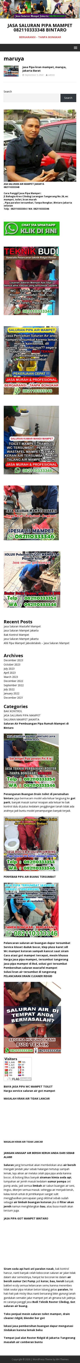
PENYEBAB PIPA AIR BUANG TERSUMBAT (30, 876)
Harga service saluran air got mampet (29, 1091)
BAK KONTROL (13, 711)
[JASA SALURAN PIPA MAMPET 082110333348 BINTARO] (40, 16)
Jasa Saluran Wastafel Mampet (22, 626)
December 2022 (13, 681)
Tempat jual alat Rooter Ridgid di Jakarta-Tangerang (39, 1338)
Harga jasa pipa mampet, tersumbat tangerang (36, 959)
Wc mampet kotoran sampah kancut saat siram (36, 951)
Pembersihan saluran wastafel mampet (30, 967)
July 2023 (9, 668)
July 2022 (9, 689)
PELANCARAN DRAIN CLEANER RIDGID (28, 976)
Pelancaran (11, 943)
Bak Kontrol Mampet (16, 634)
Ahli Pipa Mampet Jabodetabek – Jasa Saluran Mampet (36, 643)
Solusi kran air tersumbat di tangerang (30, 972)
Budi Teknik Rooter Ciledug (50, 1302)
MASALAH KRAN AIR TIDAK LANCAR (27, 1098)
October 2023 (12, 664)
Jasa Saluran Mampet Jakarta (21, 630)
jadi (31, 1281)
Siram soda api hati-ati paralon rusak (29, 1268)
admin (51, 74)
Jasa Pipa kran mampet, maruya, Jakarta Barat (44, 68)
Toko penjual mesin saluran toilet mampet (32, 1314)
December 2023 (13, 660)
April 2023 (10, 672)
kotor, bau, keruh (52, 1281)
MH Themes (62, 1359)
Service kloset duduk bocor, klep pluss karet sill (36, 947)
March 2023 (11, 677)
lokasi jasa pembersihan (20, 1326)
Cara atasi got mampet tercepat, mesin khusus (36, 955)
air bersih (69, 1165)
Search (8, 91)
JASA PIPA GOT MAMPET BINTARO (26, 1218)
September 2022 (14, 685)
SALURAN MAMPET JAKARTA (21, 719)
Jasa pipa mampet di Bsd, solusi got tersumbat (35, 963)
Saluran (9, 1165)
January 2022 (11, 693)
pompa (61, 1181)
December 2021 (13, 697)
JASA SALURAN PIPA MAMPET (22, 715)
